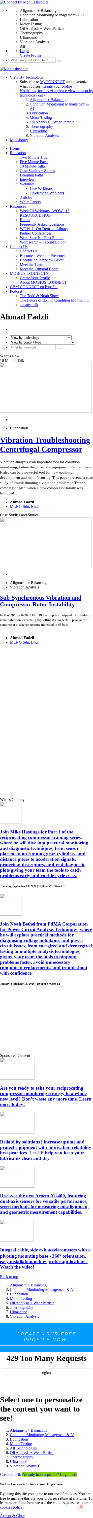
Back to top (9, 1277)
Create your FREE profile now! (46, 1336)
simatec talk (29, 305)
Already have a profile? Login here (49, 1474)
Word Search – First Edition (41, 238)
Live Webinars (41, 188)
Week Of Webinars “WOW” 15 (44, 211)
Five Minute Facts (34, 162)
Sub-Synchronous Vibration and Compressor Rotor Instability (40, 601)
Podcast (16, 291)
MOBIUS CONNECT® (29, 273)
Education (18, 153)
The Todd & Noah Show (39, 296)
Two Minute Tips (33, 157)
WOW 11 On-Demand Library (44, 229)
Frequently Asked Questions (42, 224)
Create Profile (30, 55)
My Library (19, 140)
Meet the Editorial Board (39, 269)
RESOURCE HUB (35, 215)
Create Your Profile (35, 278)
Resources (18, 206)
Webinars (27, 184)
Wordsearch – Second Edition (43, 242)
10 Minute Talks (32, 166)
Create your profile (57, 86)
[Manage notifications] (81, 1507)
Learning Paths (31, 175)
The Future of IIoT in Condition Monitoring (54, 300)
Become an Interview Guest (41, 260)
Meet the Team (31, 264)
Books (25, 220)
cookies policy (11, 1507)
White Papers (30, 202)
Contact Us (19, 246)
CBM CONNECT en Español (34, 287)
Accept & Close (12, 1516)
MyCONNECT (52, 82)
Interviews (28, 179)
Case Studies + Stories (37, 171)
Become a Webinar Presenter (42, 255)
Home (15, 148)
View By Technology (27, 77)
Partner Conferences (36, 233)
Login (24, 51)
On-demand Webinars (47, 193)
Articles (26, 197)
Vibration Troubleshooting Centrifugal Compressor (45, 445)
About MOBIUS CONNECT (43, 282)
